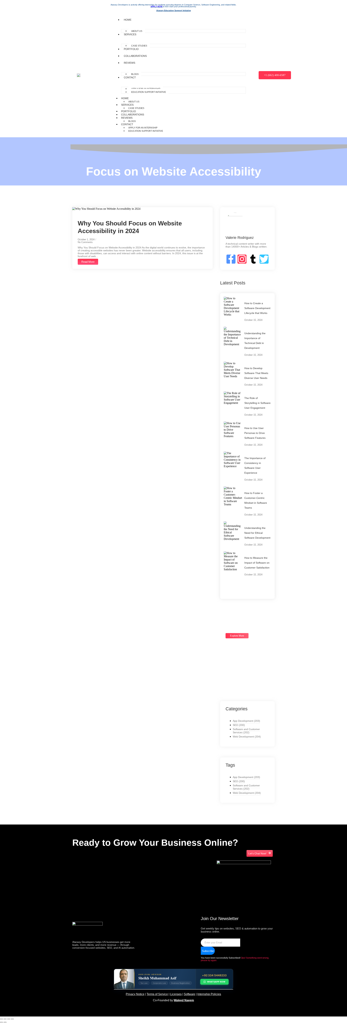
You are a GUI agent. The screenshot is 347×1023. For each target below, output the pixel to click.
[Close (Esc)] (12, 1019)
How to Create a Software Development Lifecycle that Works (257, 308)
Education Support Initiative (148, 92)
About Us (136, 31)
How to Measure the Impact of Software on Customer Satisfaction (256, 562)
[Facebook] (89, 875)
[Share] (8, 1019)
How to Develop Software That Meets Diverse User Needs (256, 373)
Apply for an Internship (142, 127)
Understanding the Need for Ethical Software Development (257, 533)
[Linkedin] (78, 875)
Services (130, 34)
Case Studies (139, 46)
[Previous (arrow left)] (1, 1022)
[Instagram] (99, 875)
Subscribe (208, 950)
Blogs (135, 74)
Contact (130, 77)
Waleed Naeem (184, 1000)
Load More (235, 585)
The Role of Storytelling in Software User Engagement (257, 403)
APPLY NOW (157, 6)
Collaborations (135, 55)
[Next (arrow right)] (5, 1022)
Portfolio (131, 49)
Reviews (129, 62)
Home (127, 19)
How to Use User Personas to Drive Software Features (254, 433)
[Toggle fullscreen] (5, 1019)
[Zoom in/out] (1, 1019)
